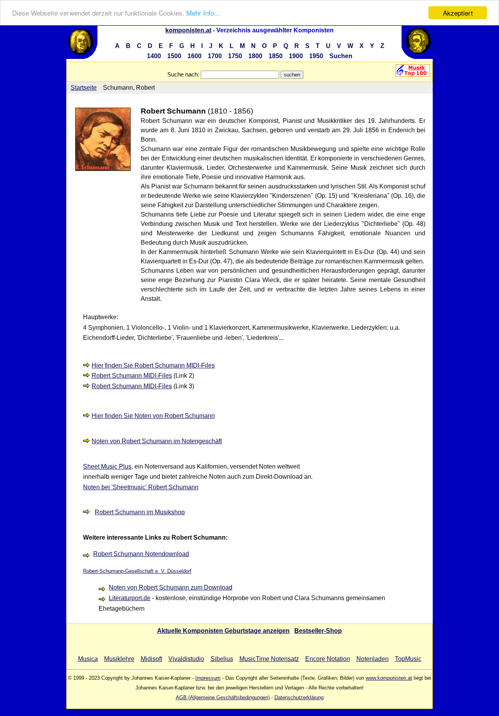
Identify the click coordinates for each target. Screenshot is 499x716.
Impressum (208, 678)
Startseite (84, 87)
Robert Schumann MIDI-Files (132, 375)
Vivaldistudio (186, 659)
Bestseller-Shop (318, 630)
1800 (255, 56)
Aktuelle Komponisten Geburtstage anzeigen (223, 630)
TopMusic (408, 659)
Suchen (340, 56)
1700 (215, 56)
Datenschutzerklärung (299, 697)
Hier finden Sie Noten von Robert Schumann (153, 415)
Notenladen (372, 659)
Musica (88, 659)
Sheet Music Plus (107, 466)
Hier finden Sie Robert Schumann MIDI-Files (153, 365)
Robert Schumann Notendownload (141, 554)
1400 (154, 56)
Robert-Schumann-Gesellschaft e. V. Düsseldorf (137, 571)
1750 (235, 56)
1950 (316, 56)
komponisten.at (188, 30)
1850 (276, 56)
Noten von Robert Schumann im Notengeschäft (157, 441)
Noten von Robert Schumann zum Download (170, 587)
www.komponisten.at (389, 678)
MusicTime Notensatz (269, 659)
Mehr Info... (203, 13)
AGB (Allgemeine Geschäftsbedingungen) (223, 697)
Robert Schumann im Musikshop (140, 512)
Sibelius (222, 659)
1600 (195, 56)
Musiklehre (119, 659)
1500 (174, 56)
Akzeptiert (458, 13)
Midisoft (151, 659)
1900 (296, 56)
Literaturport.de (129, 598)
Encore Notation (327, 659)
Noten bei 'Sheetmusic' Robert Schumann (140, 487)
